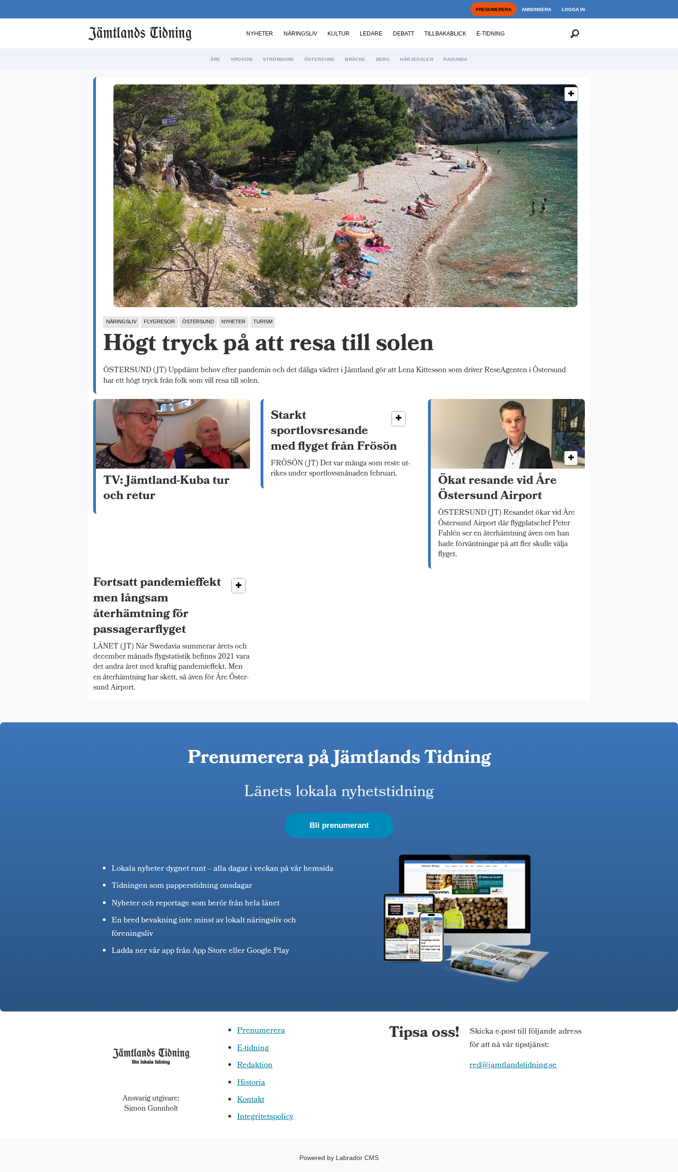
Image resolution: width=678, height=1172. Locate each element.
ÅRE (215, 59)
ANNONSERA (536, 9)
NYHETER (259, 33)
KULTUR (338, 33)
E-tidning (253, 1048)
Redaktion (255, 1065)
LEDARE (371, 33)
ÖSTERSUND (319, 59)
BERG (383, 59)
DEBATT (403, 33)
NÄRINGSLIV (300, 33)
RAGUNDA (455, 59)
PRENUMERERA (493, 9)
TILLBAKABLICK (445, 33)
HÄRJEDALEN (416, 59)
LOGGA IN (573, 9)
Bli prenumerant (339, 825)
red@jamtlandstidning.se (513, 1065)
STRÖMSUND (278, 59)
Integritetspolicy (265, 1117)
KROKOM (242, 59)
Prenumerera (261, 1031)
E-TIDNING (490, 33)
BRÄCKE (355, 59)
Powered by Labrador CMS (339, 1157)
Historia (251, 1083)
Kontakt (250, 1100)
